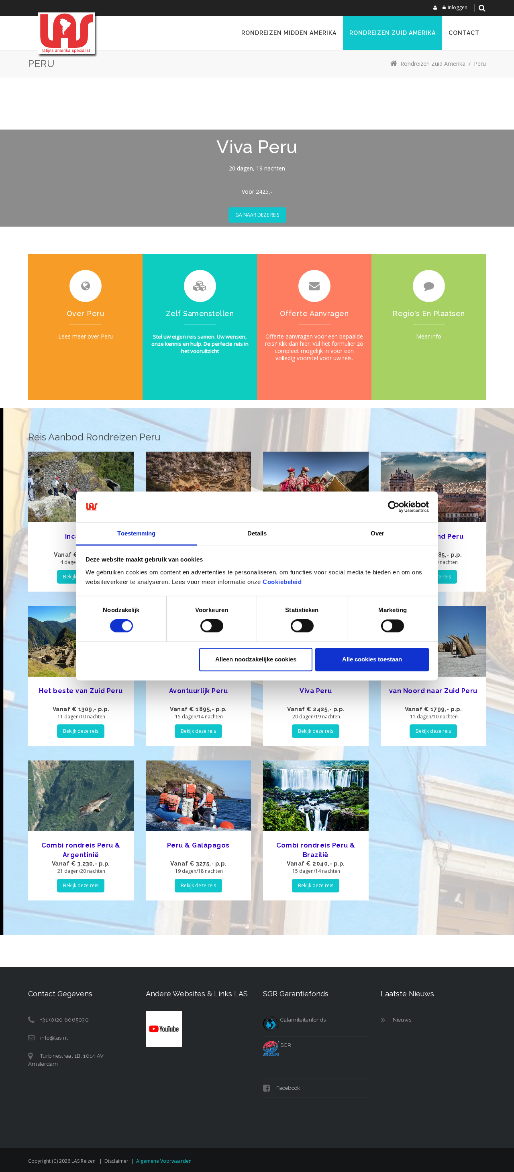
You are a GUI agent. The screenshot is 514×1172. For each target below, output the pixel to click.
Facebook (287, 1088)
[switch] (211, 626)
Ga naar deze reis (257, 214)
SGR (285, 1045)
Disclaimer (116, 1161)
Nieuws (402, 1020)
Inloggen (457, 7)
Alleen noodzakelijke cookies (255, 659)
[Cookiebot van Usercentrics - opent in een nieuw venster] (394, 507)
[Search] (482, 8)
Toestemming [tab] (136, 533)
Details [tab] (257, 533)
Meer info (428, 336)
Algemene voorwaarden (164, 1161)
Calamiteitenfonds (302, 1020)
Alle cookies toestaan (372, 659)
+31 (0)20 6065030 (64, 1020)
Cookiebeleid (282, 581)
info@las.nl (54, 1038)
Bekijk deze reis (80, 731)
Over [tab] (377, 533)
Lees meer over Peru (85, 336)
